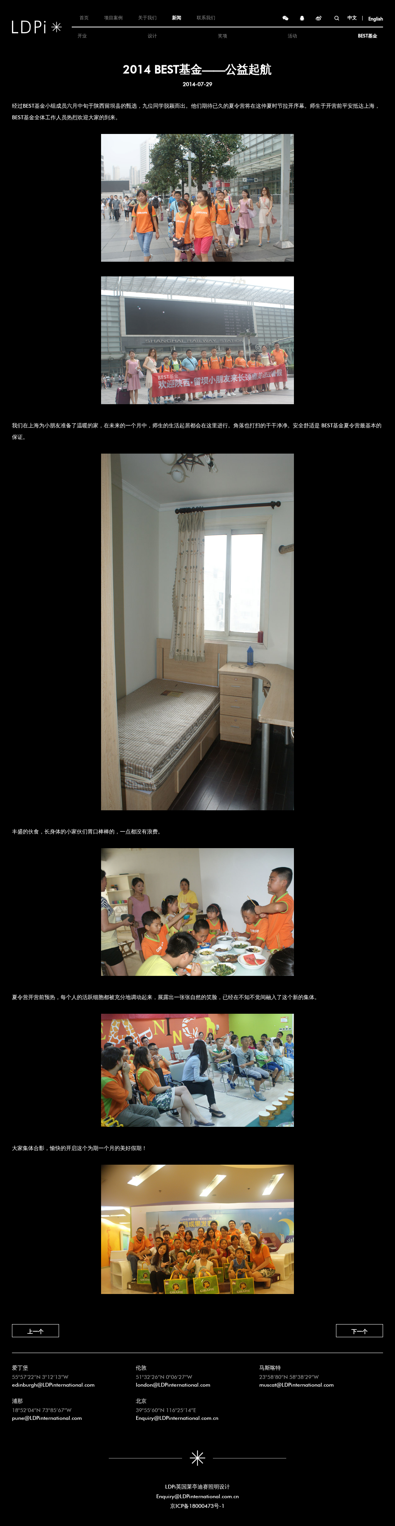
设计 (152, 35)
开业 (82, 35)
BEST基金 (367, 35)
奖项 (222, 35)
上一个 (35, 1330)
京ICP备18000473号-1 (197, 1505)
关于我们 (147, 17)
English (375, 18)
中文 (352, 17)
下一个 (359, 1330)
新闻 (176, 17)
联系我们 (206, 17)
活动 (292, 35)
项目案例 (113, 17)
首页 (84, 17)
